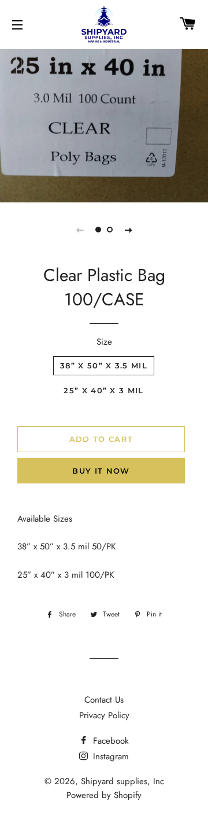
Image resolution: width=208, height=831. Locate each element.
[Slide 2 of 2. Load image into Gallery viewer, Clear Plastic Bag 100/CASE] (110, 229)
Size (104, 341)
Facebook (109, 740)
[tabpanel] (104, 124)
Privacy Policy (104, 715)
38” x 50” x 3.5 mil (103, 365)
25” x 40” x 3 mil (103, 390)
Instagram (109, 756)
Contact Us (104, 699)
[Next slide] (128, 229)
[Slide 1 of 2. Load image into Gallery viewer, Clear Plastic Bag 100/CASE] (98, 229)
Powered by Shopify (104, 795)
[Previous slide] (79, 229)
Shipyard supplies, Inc (122, 781)
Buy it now (100, 470)
